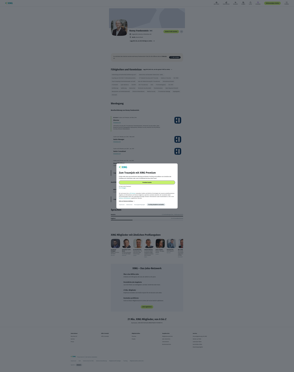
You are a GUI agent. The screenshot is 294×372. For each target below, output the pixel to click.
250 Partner (132, 193)
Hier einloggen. (122, 188)
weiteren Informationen (124, 198)
